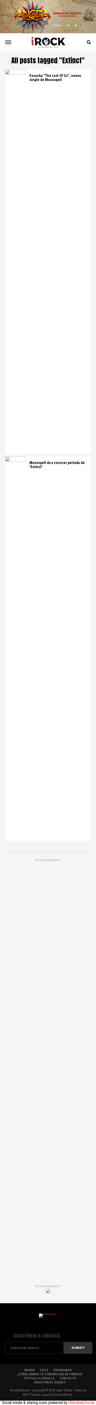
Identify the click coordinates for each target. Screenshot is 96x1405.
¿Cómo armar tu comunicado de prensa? (49, 1374)
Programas (62, 1370)
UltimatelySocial (81, 1402)
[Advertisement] (48, 1066)
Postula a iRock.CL (39, 1378)
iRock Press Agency (50, 1382)
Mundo (29, 1370)
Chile (44, 1370)
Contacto (68, 1378)
